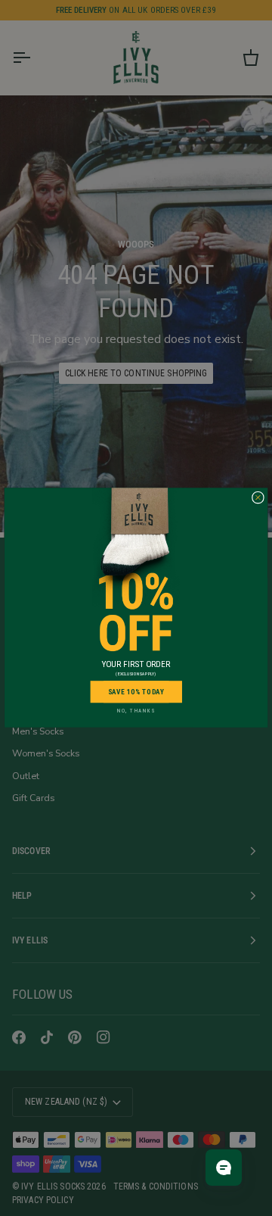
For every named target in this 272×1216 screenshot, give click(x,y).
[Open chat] (224, 1167)
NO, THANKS (136, 711)
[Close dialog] (257, 498)
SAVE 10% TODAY (136, 692)
